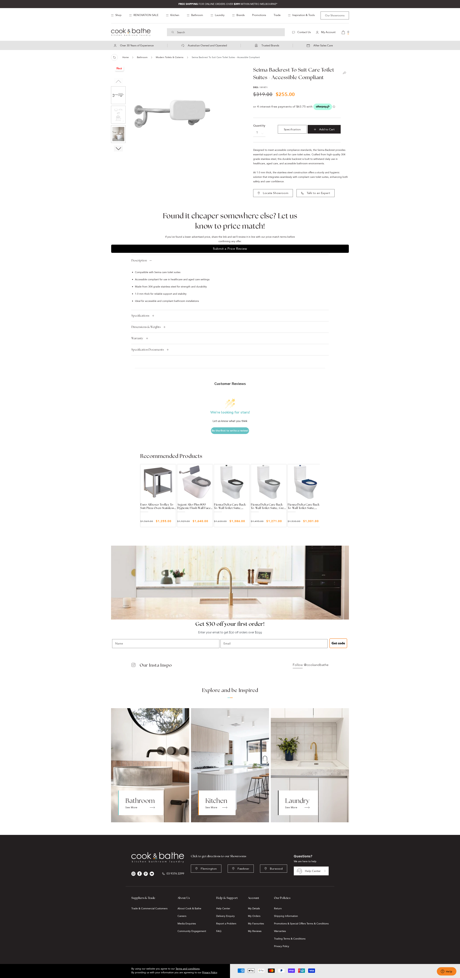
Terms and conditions (188, 968)
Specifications (140, 315)
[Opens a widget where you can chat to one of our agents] (446, 971)
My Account (327, 32)
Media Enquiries (187, 923)
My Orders (254, 916)
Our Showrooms (334, 15)
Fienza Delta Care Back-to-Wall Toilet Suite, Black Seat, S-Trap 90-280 (230, 506)
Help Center (313, 871)
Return (278, 908)
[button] (118, 148)
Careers (182, 916)
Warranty (137, 338)
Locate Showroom (275, 193)
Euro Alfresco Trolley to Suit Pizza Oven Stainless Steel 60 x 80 (157, 506)
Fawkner (243, 869)
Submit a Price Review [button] (230, 248)
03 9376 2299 (175, 873)
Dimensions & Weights (146, 327)
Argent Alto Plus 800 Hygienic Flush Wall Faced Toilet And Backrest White (195, 506)
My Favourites (256, 923)
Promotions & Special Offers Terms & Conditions (301, 923)
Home (125, 57)
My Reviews (254, 931)
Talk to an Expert (318, 193)
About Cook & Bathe (189, 908)
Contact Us (304, 32)
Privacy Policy (281, 946)
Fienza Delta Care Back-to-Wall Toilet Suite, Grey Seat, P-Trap (268, 506)
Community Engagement (192, 931)
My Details (254, 908)
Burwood (276, 869)
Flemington (209, 869)
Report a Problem (226, 923)
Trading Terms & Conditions (289, 938)
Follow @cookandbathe (311, 665)
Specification (292, 129)
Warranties (280, 931)
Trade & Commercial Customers (149, 908)
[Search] (173, 32)
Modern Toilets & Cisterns (169, 57)
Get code (338, 643)
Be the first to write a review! (230, 430)
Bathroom (142, 57)
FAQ (218, 931)
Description (139, 260)
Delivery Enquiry (225, 916)
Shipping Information (286, 916)
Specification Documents (147, 349)
